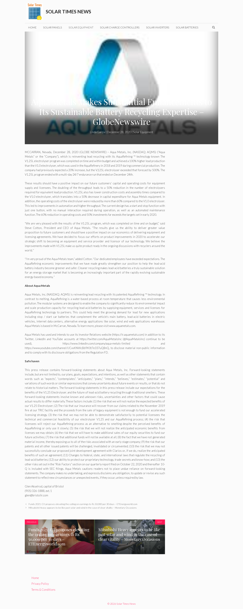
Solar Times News (68, 11)
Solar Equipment (81, 27)
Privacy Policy (40, 583)
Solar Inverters (157, 27)
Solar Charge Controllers (120, 27)
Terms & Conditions (43, 589)
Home (32, 27)
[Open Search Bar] (213, 27)
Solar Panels (52, 27)
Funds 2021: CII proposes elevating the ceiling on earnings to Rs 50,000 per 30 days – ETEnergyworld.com (83, 504)
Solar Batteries (187, 27)
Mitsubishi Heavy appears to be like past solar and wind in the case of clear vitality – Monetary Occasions (83, 507)
